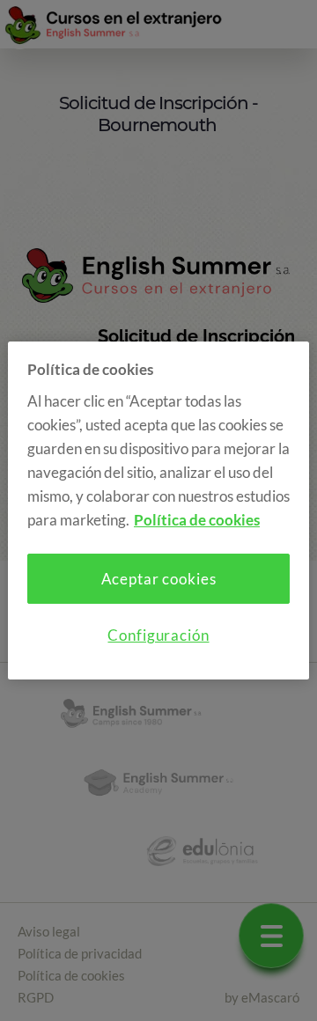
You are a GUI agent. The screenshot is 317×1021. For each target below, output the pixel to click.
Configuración (158, 635)
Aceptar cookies (159, 578)
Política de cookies (197, 519)
